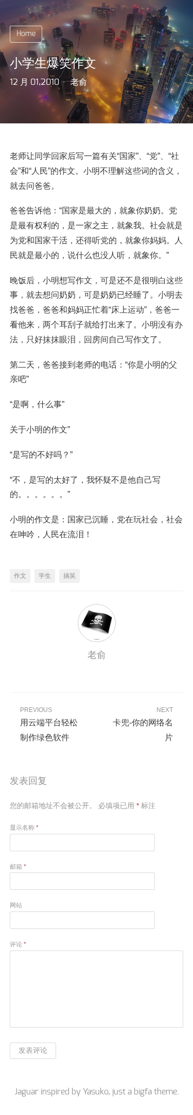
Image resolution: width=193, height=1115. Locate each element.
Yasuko (95, 1092)
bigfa (143, 1092)
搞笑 (69, 575)
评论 (18, 944)
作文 (20, 575)
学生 (45, 575)
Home (26, 34)
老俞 (79, 82)
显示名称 (24, 827)
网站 (16, 905)
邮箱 (18, 866)
